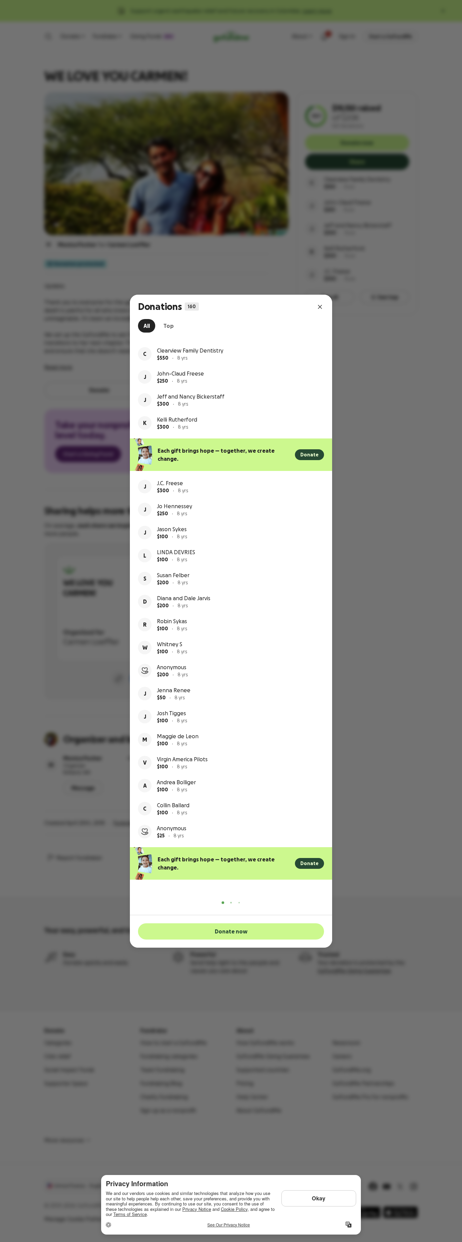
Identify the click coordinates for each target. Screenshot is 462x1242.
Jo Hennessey (174, 506)
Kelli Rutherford (177, 419)
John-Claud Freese (180, 373)
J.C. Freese (170, 483)
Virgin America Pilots (182, 759)
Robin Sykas (172, 621)
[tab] (146, 326)
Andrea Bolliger (176, 782)
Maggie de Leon (178, 736)
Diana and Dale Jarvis (183, 598)
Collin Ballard (173, 805)
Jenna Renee (173, 690)
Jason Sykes (172, 529)
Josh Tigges (171, 713)
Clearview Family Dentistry (190, 350)
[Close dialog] (320, 307)
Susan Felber (173, 575)
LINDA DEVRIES (176, 552)
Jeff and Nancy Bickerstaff (191, 396)
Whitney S (169, 644)
